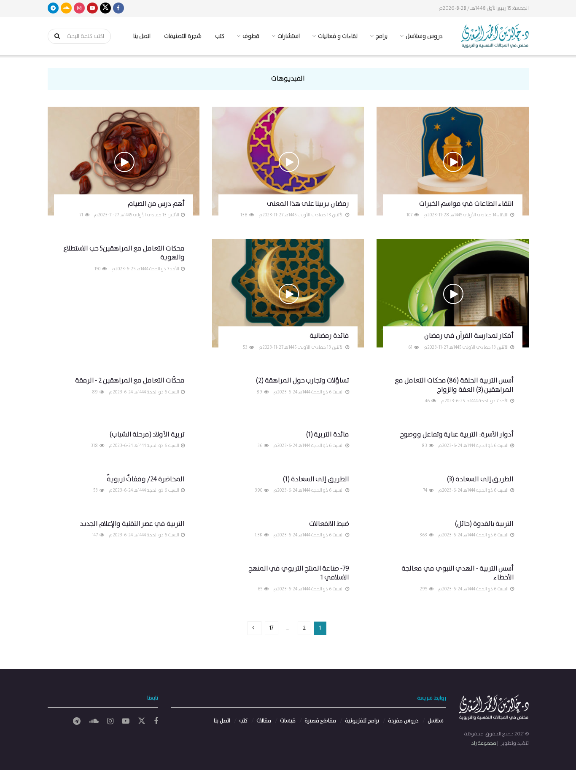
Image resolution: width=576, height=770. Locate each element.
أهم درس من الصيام (156, 204)
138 (244, 215)
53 (245, 347)
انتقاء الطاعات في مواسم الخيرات (466, 204)
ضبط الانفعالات (329, 524)
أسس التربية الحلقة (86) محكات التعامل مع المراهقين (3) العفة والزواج (454, 385)
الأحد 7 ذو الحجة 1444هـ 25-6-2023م (145, 269)
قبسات (288, 720)
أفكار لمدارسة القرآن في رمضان (469, 336)
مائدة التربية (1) (327, 434)
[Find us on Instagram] (79, 8)
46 (428, 401)
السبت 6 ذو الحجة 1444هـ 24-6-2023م (309, 392)
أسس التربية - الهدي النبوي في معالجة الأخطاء (457, 573)
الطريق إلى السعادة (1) (316, 479)
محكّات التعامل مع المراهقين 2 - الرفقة (130, 380)
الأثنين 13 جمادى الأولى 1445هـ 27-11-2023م (301, 215)
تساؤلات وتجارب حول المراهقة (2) (302, 380)
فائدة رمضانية (329, 336)
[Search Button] (54, 36)
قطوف (250, 36)
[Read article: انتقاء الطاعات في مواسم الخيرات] (452, 161)
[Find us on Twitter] (105, 8)
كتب (219, 36)
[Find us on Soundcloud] (66, 8)
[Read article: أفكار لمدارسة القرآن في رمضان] (452, 293)
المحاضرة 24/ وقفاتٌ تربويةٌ (146, 479)
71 (81, 215)
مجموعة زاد (483, 743)
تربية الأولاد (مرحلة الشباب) (147, 434)
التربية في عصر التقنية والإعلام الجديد (132, 524)
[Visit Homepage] (495, 36)
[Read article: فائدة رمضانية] (288, 293)
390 (259, 490)
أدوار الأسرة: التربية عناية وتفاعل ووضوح (457, 434)
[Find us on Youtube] (92, 8)
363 (424, 535)
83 (425, 446)
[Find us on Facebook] (118, 8)
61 (410, 347)
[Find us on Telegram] (53, 8)
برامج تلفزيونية (362, 720)
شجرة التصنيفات (183, 36)
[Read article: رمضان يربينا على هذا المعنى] (288, 161)
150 (97, 269)
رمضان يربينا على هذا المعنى (308, 204)
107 (409, 215)
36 (260, 446)
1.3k (259, 535)
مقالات (263, 720)
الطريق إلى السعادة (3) (480, 479)
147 (95, 535)
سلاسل (436, 720)
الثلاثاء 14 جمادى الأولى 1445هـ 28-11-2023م (466, 215)
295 (424, 589)
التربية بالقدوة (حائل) (484, 524)
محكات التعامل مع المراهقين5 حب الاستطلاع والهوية (123, 253)
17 (271, 628)
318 (95, 446)
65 (260, 589)
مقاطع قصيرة (320, 720)
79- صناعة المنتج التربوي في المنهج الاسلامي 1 (299, 573)
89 (259, 392)
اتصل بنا (142, 36)
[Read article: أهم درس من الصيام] (123, 161)
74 (425, 490)
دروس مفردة (403, 720)
